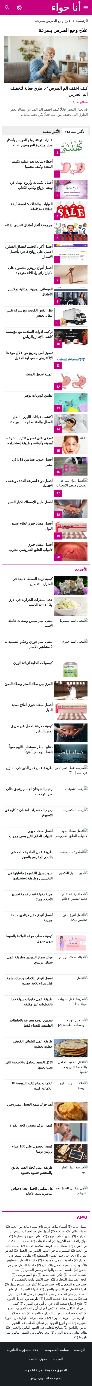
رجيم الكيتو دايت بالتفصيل (30, 1279)
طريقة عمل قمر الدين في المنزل (29, 768)
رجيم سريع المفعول (72, 1284)
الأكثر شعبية (51, 132)
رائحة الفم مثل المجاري (69, 1279)
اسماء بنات (41, 1241)
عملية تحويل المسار (39, 374)
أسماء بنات (78, 1226)
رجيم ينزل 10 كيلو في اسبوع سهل (30, 1284)
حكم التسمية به (50, 1274)
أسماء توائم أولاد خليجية (69, 1231)
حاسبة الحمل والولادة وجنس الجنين (47, 1270)
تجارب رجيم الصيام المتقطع (53, 1255)
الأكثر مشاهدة (75, 132)
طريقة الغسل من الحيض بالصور (64, 1289)
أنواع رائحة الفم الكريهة (70, 1241)
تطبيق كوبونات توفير (38, 395)
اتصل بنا (57, 1359)
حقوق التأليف (38, 1359)
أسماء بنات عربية (53, 1226)
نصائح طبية (80, 102)
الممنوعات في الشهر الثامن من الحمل (42, 1250)
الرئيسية (79, 1350)
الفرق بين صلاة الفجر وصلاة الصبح (28, 684)
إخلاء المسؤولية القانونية (23, 1350)
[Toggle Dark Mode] (19, 7)
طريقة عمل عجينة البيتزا (58, 1298)
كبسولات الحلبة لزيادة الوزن (33, 663)
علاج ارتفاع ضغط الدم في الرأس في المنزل (51, 1303)
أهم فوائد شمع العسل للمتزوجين (30, 1104)
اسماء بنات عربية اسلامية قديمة (44, 1246)
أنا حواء (66, 7)
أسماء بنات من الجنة (22, 1226)
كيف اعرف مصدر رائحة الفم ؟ (31, 1125)
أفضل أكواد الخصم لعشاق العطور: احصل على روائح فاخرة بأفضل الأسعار (29, 252)
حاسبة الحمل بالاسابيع (54, 1265)
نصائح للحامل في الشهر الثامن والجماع (34, 1327)
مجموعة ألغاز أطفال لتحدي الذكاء (29, 225)
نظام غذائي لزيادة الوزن (69, 1332)
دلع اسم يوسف (24, 1274)
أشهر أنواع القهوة (57, 1236)
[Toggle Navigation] (86, 7)
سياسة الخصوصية (57, 1350)
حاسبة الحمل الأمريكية (55, 1260)
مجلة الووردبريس (41, 1378)
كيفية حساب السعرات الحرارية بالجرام (55, 1313)
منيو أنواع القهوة (58, 1323)
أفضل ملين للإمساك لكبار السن (30, 502)
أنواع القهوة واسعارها (25, 1236)
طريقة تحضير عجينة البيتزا (53, 1294)
